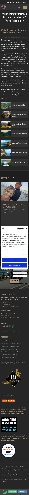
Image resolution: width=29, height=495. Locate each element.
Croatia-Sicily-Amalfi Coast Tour (9, 354)
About (8, 2)
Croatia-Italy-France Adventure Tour (10, 352)
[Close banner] (26, 228)
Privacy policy (4, 481)
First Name (7, 273)
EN (20, 7)
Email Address (7, 269)
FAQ (14, 2)
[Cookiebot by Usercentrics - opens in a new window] (18, 228)
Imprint (3, 479)
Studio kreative (23, 470)
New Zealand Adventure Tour (8, 357)
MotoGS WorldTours (8, 294)
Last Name (7, 276)
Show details (20, 255)
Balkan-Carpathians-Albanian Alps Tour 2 (11, 343)
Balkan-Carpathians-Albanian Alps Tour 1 (11, 346)
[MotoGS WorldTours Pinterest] (16, 474)
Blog (11, 2)
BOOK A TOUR (12, 492)
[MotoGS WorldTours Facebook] (3, 474)
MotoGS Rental (19, 2)
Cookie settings (13, 265)
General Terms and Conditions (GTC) (15, 479)
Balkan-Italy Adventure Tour (8, 341)
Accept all (14, 260)
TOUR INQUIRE (22, 492)
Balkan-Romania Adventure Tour (9, 349)
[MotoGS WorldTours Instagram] (7, 474)
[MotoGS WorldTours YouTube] (12, 474)
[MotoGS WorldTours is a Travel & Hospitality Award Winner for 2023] (14, 379)
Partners (24, 2)
